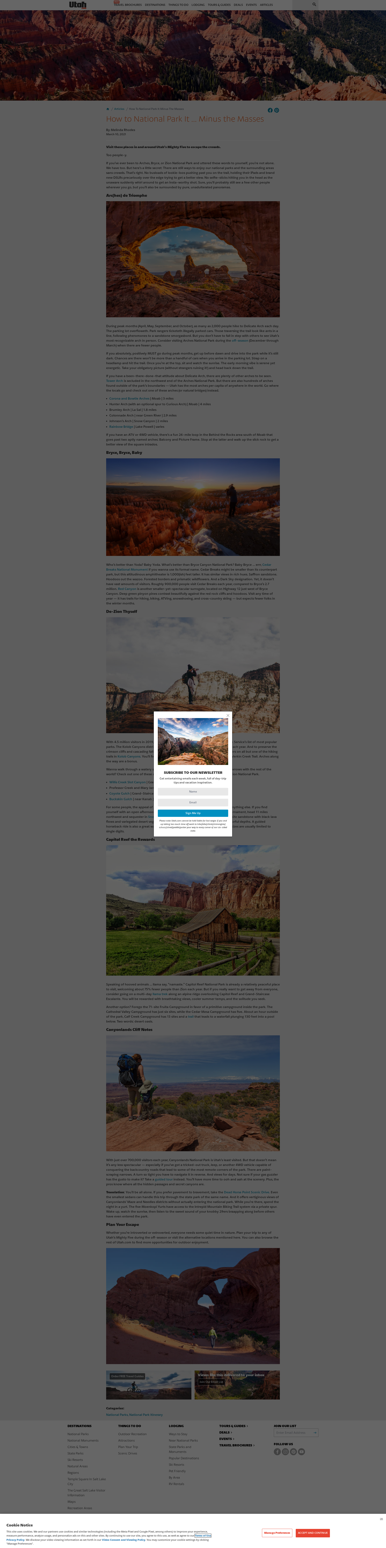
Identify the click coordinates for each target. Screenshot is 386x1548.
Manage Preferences (277, 1533)
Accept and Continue (312, 1533)
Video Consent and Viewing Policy (123, 1539)
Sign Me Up (193, 813)
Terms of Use (203, 1535)
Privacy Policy (15, 1539)
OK (381, 1519)
